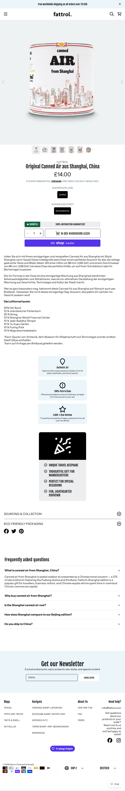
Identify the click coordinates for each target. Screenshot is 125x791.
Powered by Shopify (25, 764)
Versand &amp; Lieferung (47, 707)
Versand (56, 181)
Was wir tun (85, 707)
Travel (8, 707)
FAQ (80, 714)
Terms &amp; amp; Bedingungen (50, 726)
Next (121, 82)
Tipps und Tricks (13, 714)
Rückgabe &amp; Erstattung (48, 714)
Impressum (38, 733)
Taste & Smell (12, 720)
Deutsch (104, 768)
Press (81, 720)
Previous (3, 82)
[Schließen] (119, 4)
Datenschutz (40, 720)
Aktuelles (10, 726)
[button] (5, 14)
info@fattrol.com (111, 707)
